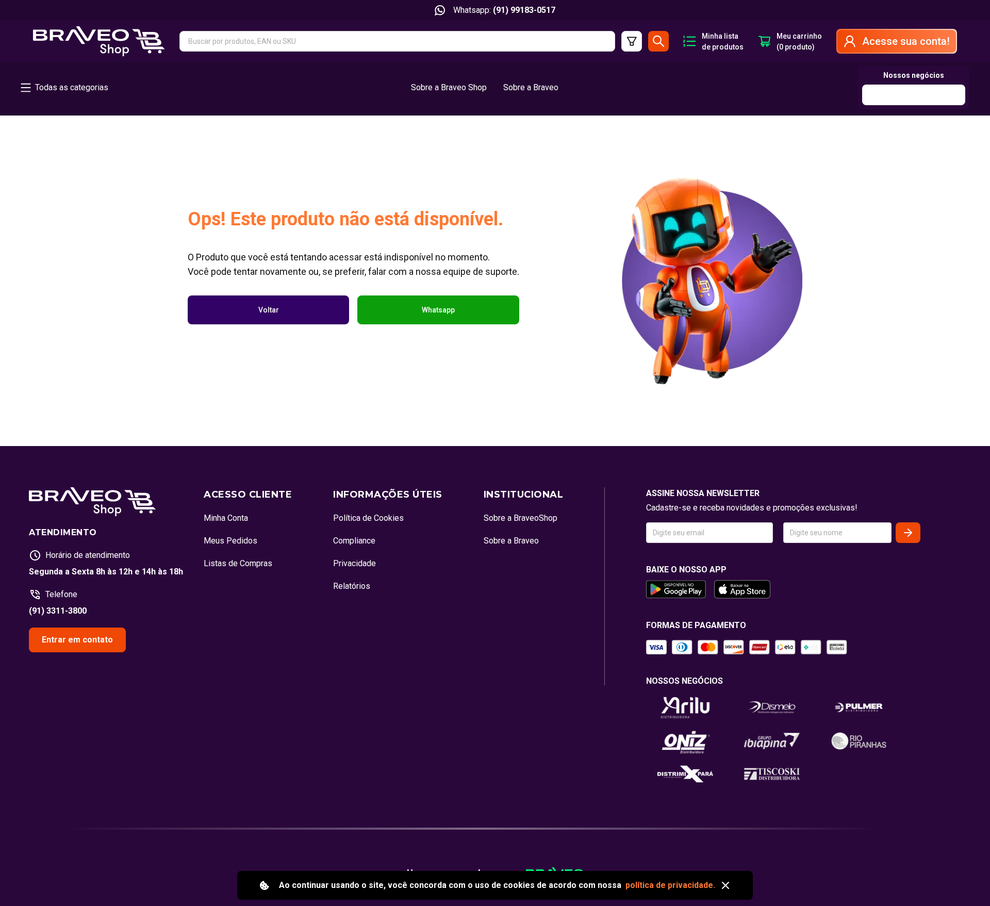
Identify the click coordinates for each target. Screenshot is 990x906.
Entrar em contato (77, 640)
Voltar (268, 310)
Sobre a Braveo (530, 87)
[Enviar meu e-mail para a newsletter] (908, 532)
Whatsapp (438, 310)
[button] (397, 41)
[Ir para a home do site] (99, 41)
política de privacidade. (670, 885)
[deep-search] (631, 41)
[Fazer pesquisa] (658, 41)
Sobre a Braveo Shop (449, 87)
